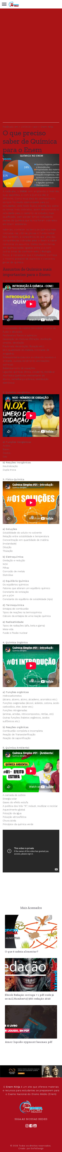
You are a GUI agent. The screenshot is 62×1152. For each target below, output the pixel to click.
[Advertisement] (31, 91)
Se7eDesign (37, 1148)
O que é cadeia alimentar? (21, 951)
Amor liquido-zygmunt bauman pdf (28, 1042)
